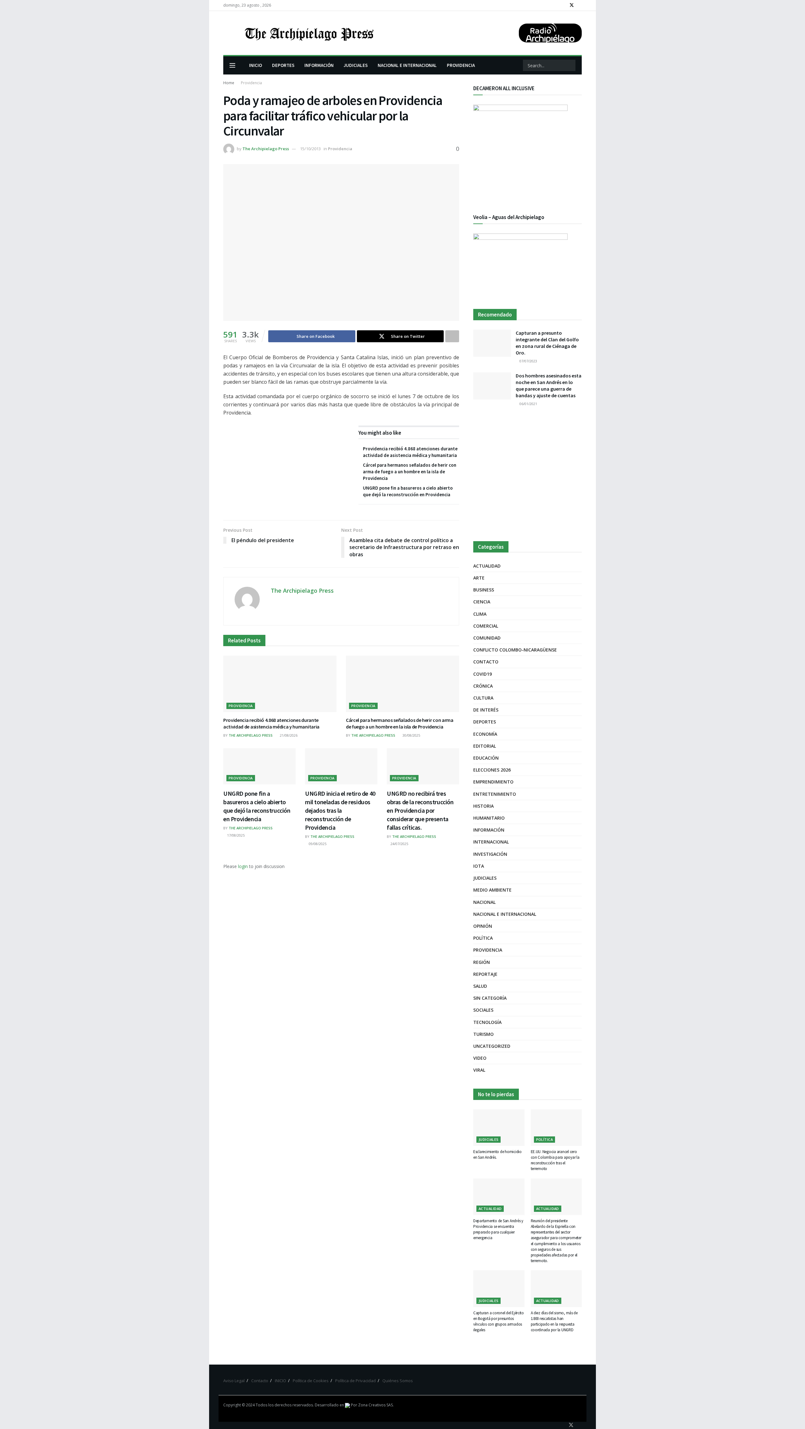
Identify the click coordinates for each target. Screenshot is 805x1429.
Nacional (484, 902)
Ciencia (481, 602)
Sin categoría (490, 998)
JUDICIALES (356, 65)
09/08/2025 (317, 843)
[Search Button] (570, 65)
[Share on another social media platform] (452, 336)
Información (488, 830)
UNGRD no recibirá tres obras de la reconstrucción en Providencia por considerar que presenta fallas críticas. (420, 810)
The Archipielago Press (265, 148)
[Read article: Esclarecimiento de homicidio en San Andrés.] (499, 1127)
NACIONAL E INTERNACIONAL (407, 65)
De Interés (485, 710)
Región (481, 962)
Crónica (483, 686)
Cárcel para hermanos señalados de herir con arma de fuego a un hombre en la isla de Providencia (409, 471)
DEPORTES (283, 65)
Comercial (485, 626)
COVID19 (482, 674)
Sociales (483, 1010)
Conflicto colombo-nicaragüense (515, 650)
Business (483, 590)
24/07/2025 (399, 843)
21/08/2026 (288, 735)
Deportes (484, 722)
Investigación (490, 854)
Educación (486, 758)
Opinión (482, 926)
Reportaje (485, 974)
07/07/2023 (528, 361)
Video (479, 1058)
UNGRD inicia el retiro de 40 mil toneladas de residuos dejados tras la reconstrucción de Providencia (340, 810)
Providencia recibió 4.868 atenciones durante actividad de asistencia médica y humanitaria (271, 723)
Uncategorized (491, 1046)
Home (228, 82)
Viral (479, 1070)
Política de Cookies (311, 1380)
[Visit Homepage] (308, 33)
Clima (479, 614)
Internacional (491, 842)
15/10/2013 (310, 148)
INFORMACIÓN (319, 65)
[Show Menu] (232, 65)
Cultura (483, 698)
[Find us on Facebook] (563, 5)
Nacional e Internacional (504, 914)
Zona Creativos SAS (375, 1405)
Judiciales (485, 878)
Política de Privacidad (355, 1380)
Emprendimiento (493, 782)
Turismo (483, 1034)
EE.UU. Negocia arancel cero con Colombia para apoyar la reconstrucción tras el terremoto (555, 1160)
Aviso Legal (234, 1380)
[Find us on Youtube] (580, 5)
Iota (478, 866)
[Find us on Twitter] (571, 5)
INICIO (255, 65)
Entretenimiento (494, 794)
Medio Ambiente (492, 890)
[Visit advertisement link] (527, 474)
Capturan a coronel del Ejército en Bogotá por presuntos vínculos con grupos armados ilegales (498, 1321)
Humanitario (489, 818)
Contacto (485, 662)
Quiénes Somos (397, 1380)
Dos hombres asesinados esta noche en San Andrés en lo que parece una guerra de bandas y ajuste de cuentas (548, 385)
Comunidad (487, 638)
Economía (485, 734)
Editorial (484, 746)
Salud (480, 986)
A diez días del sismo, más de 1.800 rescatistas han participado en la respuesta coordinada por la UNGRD (554, 1321)
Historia (483, 806)
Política (483, 938)
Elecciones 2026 (492, 770)
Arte (479, 578)
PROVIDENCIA (461, 65)
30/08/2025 (411, 735)
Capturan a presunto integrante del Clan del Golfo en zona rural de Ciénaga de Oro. (547, 343)
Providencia (251, 82)
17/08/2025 (235, 835)
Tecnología (487, 1022)
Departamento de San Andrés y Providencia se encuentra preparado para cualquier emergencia (498, 1229)
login (243, 866)
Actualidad (487, 566)
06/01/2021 (528, 403)
